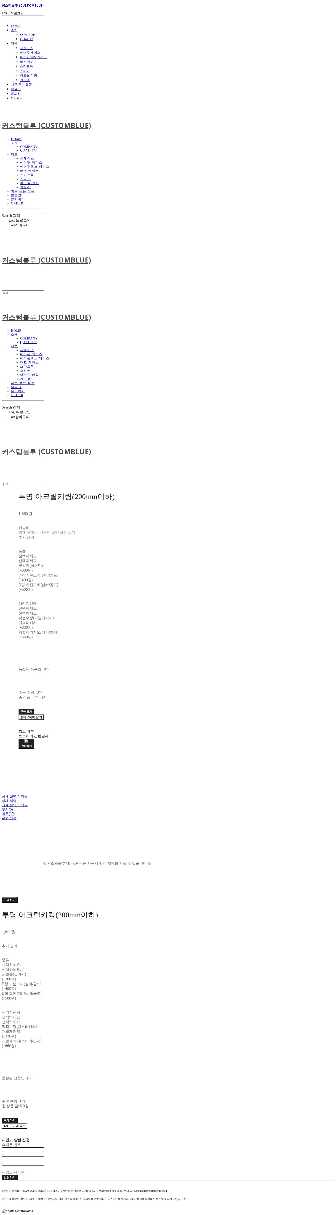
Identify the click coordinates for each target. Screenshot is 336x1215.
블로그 (16, 89)
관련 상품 (9, 818)
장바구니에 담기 (14, 1125)
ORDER (16, 98)
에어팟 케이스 (30, 52)
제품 (14, 43)
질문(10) (8, 814)
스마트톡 (26, 66)
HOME (16, 26)
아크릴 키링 (28, 75)
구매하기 (10, 900)
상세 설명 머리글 (15, 796)
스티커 (25, 71)
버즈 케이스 (28, 61)
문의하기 (17, 93)
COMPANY (28, 34)
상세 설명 (9, 801)
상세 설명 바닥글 (15, 805)
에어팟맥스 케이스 (33, 57)
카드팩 (25, 80)
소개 (14, 30)
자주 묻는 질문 (21, 84)
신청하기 (10, 1177)
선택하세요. (28, 556)
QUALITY (26, 39)
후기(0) (7, 809)
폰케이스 (26, 48)
